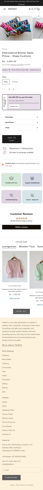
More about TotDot (12, 345)
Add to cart (12, 139)
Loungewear (9, 246)
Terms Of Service (8, 422)
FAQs (4, 406)
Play (4, 371)
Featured (5, 355)
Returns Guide (7, 418)
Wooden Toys (27, 246)
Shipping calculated (17, 65)
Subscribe (11, 477)
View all (21, 311)
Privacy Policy (7, 414)
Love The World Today (14, 286)
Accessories (6, 367)
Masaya (4, 49)
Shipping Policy (8, 410)
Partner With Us (8, 430)
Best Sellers (6, 359)
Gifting (4, 384)
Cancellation (7, 426)
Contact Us (6, 434)
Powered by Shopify (26, 485)
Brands (5, 388)
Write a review (21, 227)
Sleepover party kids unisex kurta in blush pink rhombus (14, 290)
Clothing (5, 363)
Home (4, 375)
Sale (4, 392)
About (4, 402)
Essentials (6, 379)
